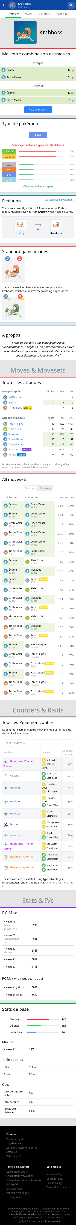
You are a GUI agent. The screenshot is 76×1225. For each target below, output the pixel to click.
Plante (9, 151)
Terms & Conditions (58, 1187)
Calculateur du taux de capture (24, 1180)
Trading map (14, 1197)
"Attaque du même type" (54, 464)
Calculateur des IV (17, 1171)
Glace (9, 179)
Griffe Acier (15, 397)
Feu (9, 169)
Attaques (11, 1152)
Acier (9, 164)
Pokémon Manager (17, 1192)
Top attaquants (15, 1139)
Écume (11, 70)
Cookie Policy (54, 1183)
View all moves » (38, 109)
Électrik (9, 156)
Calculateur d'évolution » (59, 199)
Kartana (14, 775)
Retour (16, 454)
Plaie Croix (14, 429)
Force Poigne (16, 424)
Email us (56, 1166)
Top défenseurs (15, 1143)
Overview (13, 14)
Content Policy (54, 1178)
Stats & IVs (62, 14)
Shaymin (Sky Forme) (21, 856)
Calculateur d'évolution (20, 1176)
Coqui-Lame (15, 444)
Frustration (19, 449)
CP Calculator (14, 1188)
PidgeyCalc (12, 1184)
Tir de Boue (19, 407)
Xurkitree (15, 787)
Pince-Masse (14, 77)
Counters (44, 14)
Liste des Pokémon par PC (21, 1147)
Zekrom (14, 824)
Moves (29, 14)
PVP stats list (13, 1156)
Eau (9, 174)
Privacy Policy (54, 1174)
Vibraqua (13, 434)
